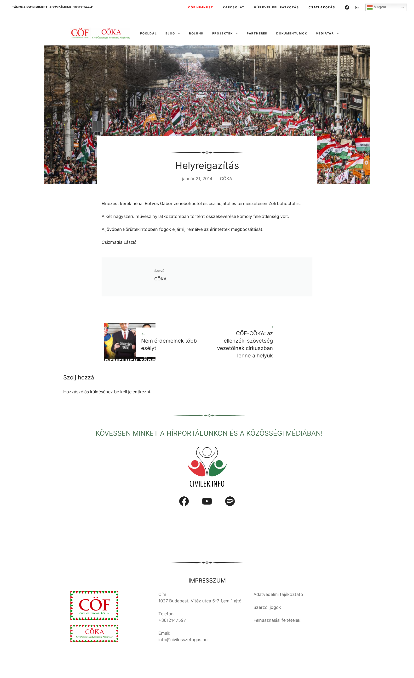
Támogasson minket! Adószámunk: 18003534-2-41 (53, 7)
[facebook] (347, 7)
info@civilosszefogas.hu (182, 639)
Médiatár (325, 33)
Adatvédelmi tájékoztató (278, 594)
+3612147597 (172, 620)
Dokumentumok (291, 33)
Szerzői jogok (267, 607)
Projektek (222, 33)
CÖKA (226, 178)
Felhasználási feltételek (276, 620)
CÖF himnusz (200, 7)
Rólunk (196, 33)
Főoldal (148, 33)
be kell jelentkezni (132, 391)
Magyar (379, 7)
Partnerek (257, 33)
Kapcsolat (233, 7)
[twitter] (357, 7)
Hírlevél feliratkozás (276, 7)
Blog (170, 33)
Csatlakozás (322, 7)
